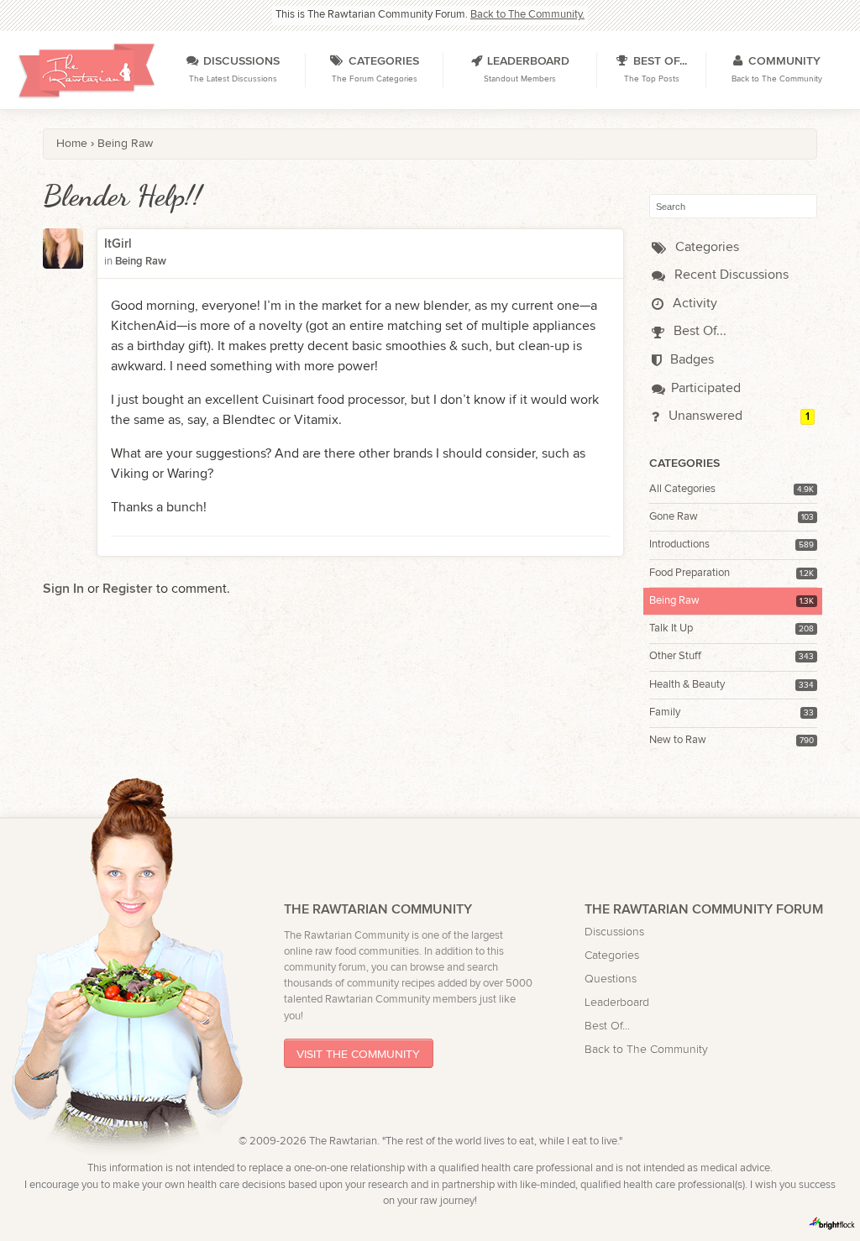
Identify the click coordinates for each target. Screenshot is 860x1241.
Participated (706, 388)
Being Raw (674, 600)
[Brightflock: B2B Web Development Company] (832, 1223)
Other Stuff (675, 656)
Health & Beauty (687, 684)
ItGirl (118, 244)
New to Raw (677, 740)
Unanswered (703, 416)
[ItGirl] (63, 259)
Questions (611, 978)
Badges (690, 360)
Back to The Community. (527, 14)
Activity (693, 304)
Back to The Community (646, 1049)
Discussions (614, 931)
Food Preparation (689, 573)
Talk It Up (671, 628)
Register (127, 589)
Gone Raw (673, 517)
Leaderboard (617, 1002)
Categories (705, 247)
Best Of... (698, 331)
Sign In (63, 589)
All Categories (682, 489)
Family (664, 712)
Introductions (679, 544)
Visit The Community (358, 1053)
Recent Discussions (730, 275)
